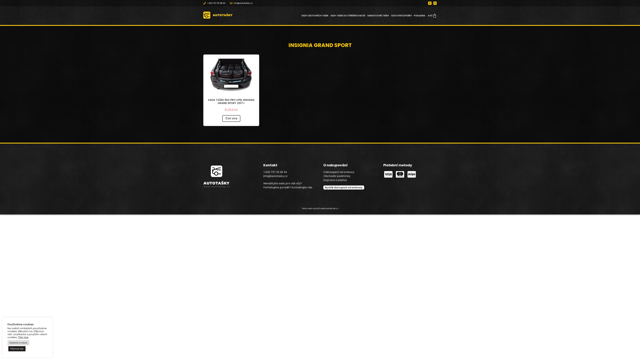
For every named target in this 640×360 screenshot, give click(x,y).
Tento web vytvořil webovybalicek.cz (320, 208)
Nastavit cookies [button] (18, 342)
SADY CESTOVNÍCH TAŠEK (315, 15)
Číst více (231, 118)
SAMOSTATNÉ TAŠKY (378, 15)
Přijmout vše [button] (17, 348)
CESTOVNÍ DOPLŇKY (401, 15)
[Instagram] (435, 3)
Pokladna (419, 15)
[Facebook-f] (430, 3)
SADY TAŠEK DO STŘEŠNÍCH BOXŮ (347, 15)
